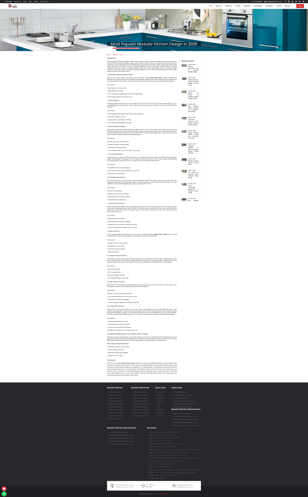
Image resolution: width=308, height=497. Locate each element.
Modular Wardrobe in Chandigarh (142, 404)
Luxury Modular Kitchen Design (181, 398)
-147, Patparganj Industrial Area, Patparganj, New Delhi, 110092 (164, 432)
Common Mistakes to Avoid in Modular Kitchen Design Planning (193, 149)
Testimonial (269, 6)
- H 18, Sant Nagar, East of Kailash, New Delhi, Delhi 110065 (163, 475)
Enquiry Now (161, 412)
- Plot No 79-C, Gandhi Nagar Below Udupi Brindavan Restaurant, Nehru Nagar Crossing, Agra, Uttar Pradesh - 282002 (174, 458)
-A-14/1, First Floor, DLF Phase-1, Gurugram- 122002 (162, 435)
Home (210, 6)
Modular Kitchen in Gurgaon (115, 395)
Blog (30, 1)
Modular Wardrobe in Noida (140, 398)
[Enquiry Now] (4, 488)
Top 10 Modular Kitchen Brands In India (183, 395)
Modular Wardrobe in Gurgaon (141, 395)
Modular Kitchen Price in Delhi (181, 392)
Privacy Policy (161, 415)
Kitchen (237, 6)
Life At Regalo (161, 398)
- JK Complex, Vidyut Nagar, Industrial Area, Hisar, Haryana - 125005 (164, 463)
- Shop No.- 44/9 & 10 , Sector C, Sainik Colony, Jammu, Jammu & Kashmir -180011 (167, 461)
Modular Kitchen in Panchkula (115, 415)
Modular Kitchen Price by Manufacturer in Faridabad (185, 419)
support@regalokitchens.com (185, 487)
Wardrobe (247, 6)
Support (287, 6)
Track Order (9, 1)
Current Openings (162, 392)
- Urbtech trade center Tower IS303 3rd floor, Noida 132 (161, 466)
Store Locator (44, 1)
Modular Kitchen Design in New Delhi (183, 407)
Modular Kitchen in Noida (114, 398)
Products (228, 6)
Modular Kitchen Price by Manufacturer (182, 413)
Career (279, 6)
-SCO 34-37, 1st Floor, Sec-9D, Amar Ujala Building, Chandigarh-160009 (166, 443)
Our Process (258, 6)
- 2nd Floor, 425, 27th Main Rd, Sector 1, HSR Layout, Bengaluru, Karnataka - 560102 (168, 455)
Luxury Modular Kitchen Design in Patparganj (185, 401)
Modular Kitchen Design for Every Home (193, 162)
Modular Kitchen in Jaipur (114, 401)
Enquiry (300, 6)
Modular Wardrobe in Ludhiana (141, 407)
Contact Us (17, 1)
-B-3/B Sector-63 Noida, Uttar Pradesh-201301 (160, 440)
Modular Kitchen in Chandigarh (115, 404)
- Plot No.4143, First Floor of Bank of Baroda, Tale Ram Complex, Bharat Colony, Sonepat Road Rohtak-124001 (172, 472)
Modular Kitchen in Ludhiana (115, 407)
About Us (219, 6)
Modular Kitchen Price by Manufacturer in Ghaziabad (185, 422)
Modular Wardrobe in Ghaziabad (141, 409)
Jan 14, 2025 (119, 54)
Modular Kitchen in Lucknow (115, 418)
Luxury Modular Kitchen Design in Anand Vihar (185, 404)
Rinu (110, 54)
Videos (159, 404)
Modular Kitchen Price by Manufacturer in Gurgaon (184, 416)
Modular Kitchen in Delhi (114, 392)
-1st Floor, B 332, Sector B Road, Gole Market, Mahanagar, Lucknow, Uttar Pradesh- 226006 (169, 452)
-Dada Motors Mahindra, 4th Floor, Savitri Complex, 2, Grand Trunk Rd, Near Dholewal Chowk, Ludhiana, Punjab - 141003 (175, 449)
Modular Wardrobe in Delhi (140, 392)
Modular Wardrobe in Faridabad (141, 412)
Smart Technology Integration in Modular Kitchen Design (193, 189)
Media (25, 1)
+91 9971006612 (257, 1)
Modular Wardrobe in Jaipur (140, 401)
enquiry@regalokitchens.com (274, 1)
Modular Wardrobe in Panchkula (141, 415)
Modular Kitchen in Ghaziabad (115, 409)
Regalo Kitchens (165, 494)
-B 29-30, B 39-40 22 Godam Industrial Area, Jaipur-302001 (162, 446)
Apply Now (160, 395)
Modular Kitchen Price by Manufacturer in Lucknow (184, 425)
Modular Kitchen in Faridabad (115, 412)
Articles (36, 1)
